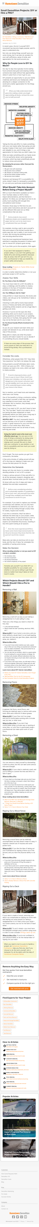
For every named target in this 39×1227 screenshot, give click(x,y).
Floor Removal (7, 38)
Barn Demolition (7, 1004)
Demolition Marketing (7, 1191)
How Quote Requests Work (9, 1173)
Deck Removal (27, 38)
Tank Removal (7, 1033)
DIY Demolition (7, 37)
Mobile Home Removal (9, 1027)
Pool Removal (7, 1030)
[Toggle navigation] (3, 3)
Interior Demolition (8, 1023)
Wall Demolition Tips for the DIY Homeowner (17, 676)
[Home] (17, 3)
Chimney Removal (8, 1007)
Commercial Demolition (9, 1011)
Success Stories (6, 1197)
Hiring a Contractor (18, 37)
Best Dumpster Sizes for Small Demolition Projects (19, 678)
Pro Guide (4, 1194)
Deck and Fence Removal (10, 1017)
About (3, 1206)
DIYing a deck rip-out (27, 932)
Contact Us (4, 1209)
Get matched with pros (19, 988)
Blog (2, 1182)
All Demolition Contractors (10, 1001)
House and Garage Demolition (11, 1020)
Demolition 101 (5, 1176)
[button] (13, 1216)
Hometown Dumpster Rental (14, 954)
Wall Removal (29, 37)
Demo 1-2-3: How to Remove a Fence (15, 879)
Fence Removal (7, 40)
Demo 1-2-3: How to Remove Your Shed (16, 807)
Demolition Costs (6, 1179)
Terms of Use (30, 1221)
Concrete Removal (8, 1014)
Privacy (22, 1221)
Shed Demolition (17, 38)
